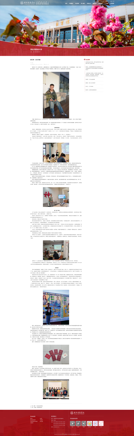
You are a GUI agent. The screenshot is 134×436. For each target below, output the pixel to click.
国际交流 (95, 3)
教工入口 (102, 1)
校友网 (41, 418)
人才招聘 (106, 3)
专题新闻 (31, 422)
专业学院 (77, 3)
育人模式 (83, 3)
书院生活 (89, 3)
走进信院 (112, 3)
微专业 (31, 418)
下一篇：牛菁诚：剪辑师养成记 (36, 407)
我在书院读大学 (37, 51)
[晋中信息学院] (35, 3)
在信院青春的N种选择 (33, 421)
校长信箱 (41, 421)
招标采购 (97, 1)
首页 (66, 3)
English (111, 1)
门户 (93, 1)
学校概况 (71, 3)
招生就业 (100, 3)
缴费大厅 (107, 1)
